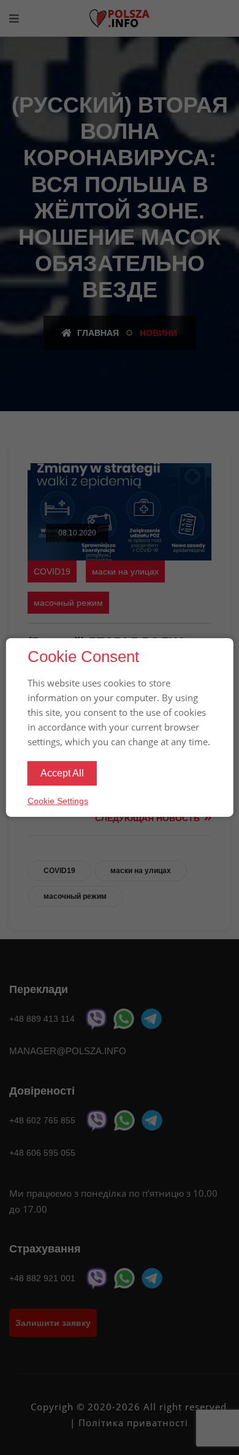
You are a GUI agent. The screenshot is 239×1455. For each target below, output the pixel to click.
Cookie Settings (58, 801)
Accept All (62, 773)
